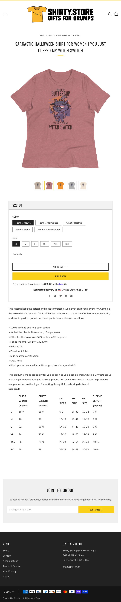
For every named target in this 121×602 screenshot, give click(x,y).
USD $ (7, 591)
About (6, 576)
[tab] (38, 185)
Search (6, 550)
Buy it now (60, 276)
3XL (67, 244)
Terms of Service (11, 566)
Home (42, 35)
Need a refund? (11, 560)
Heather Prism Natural (48, 229)
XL (44, 244)
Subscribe (95, 509)
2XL (56, 244)
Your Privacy (9, 571)
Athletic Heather (74, 222)
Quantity (17, 253)
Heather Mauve (23, 222)
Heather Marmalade (48, 222)
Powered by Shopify (11, 598)
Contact (7, 555)
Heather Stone (22, 229)
